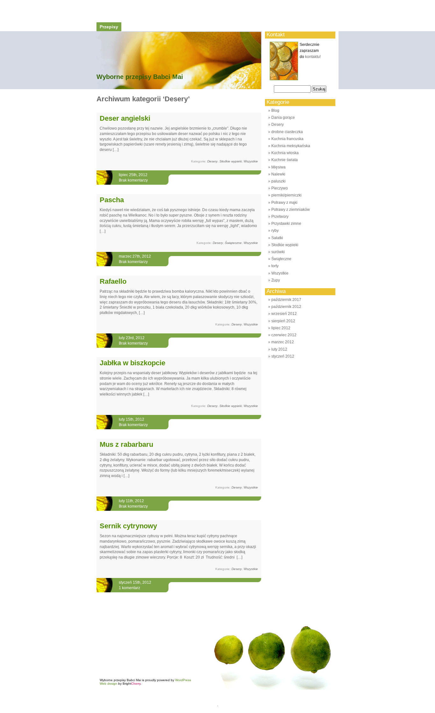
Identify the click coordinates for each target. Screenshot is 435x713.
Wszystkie (251, 161)
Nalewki (278, 174)
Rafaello (113, 281)
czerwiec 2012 (283, 335)
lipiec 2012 (280, 328)
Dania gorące (283, 117)
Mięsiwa (278, 167)
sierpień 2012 (283, 321)
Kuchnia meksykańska (290, 146)
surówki (278, 252)
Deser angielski (125, 118)
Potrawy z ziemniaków (290, 209)
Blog (275, 110)
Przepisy (109, 26)
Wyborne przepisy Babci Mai (139, 76)
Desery (212, 161)
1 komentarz (129, 588)
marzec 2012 (282, 342)
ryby (275, 230)
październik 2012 (286, 306)
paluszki (278, 181)
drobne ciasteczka (287, 132)
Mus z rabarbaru (126, 444)
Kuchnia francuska (287, 139)
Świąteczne (233, 243)
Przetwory (280, 216)
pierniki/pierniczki (286, 195)
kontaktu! (313, 56)
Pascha (112, 200)
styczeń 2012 (282, 356)
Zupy (275, 280)
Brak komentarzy (133, 180)
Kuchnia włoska (285, 153)
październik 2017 (286, 299)
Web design (108, 683)
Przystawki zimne (286, 223)
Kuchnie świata (284, 160)
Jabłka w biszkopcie (132, 363)
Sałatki (277, 238)
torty (275, 266)
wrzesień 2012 (284, 313)
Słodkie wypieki (230, 161)
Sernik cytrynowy (128, 526)
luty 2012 (279, 349)
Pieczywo (279, 188)
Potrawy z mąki (284, 202)
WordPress (183, 680)
